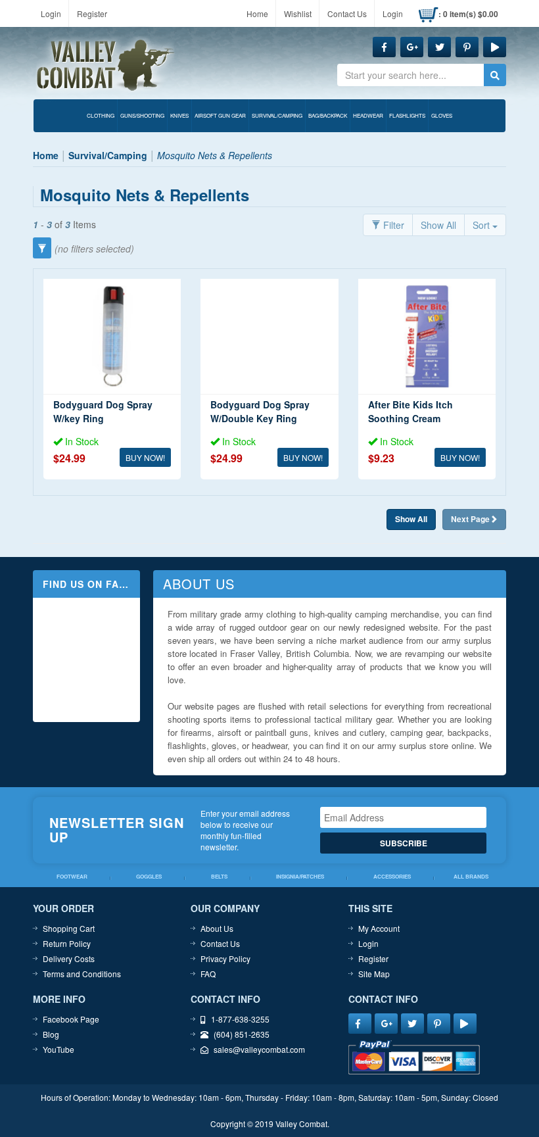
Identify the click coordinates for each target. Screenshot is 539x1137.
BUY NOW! (145, 457)
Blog (51, 1034)
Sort (482, 224)
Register (92, 13)
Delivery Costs (69, 958)
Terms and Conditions (82, 973)
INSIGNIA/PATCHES (300, 877)
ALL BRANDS (471, 877)
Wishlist (298, 13)
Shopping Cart (69, 928)
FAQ (208, 973)
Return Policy (67, 943)
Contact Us (347, 13)
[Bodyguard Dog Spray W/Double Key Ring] (269, 336)
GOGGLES (149, 877)
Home (257, 13)
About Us (216, 928)
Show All (438, 224)
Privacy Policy (225, 958)
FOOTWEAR (72, 877)
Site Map (374, 973)
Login (51, 13)
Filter (392, 224)
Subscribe (403, 843)
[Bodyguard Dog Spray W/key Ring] (112, 336)
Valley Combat (106, 66)
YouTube (58, 1049)
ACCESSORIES (392, 877)
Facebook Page (71, 1019)
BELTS (219, 877)
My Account (379, 928)
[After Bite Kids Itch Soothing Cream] (427, 336)
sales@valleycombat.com (259, 1049)
